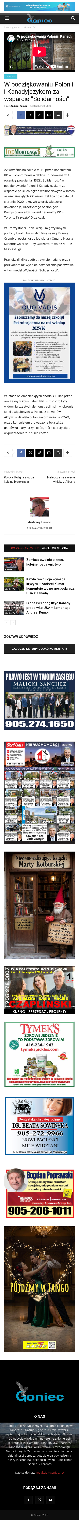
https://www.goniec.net (39, 527)
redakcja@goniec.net (50, 1472)
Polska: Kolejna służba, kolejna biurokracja (19, 480)
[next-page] (13, 622)
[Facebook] (21, 115)
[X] (30, 115)
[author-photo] (39, 516)
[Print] (58, 115)
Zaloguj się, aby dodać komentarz (39, 648)
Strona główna (12, 27)
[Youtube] (50, 1500)
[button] (6, 18)
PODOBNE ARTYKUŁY (25, 548)
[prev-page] (6, 622)
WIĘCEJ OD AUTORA (55, 548)
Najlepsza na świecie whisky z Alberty (61, 480)
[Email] (49, 115)
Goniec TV (29, 27)
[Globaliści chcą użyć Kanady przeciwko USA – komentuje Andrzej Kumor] (14, 608)
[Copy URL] (39, 115)
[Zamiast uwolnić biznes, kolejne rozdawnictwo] (14, 564)
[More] (67, 115)
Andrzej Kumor (19, 105)
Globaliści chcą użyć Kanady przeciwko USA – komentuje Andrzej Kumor (48, 607)
